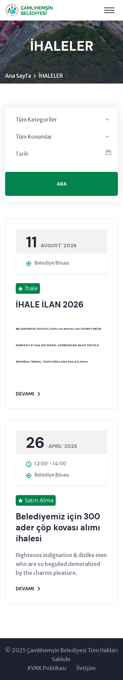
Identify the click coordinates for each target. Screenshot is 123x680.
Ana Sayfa (18, 75)
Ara (62, 184)
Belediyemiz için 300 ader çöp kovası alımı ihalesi (58, 527)
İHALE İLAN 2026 (49, 304)
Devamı (25, 394)
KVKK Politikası (47, 668)
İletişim (86, 668)
